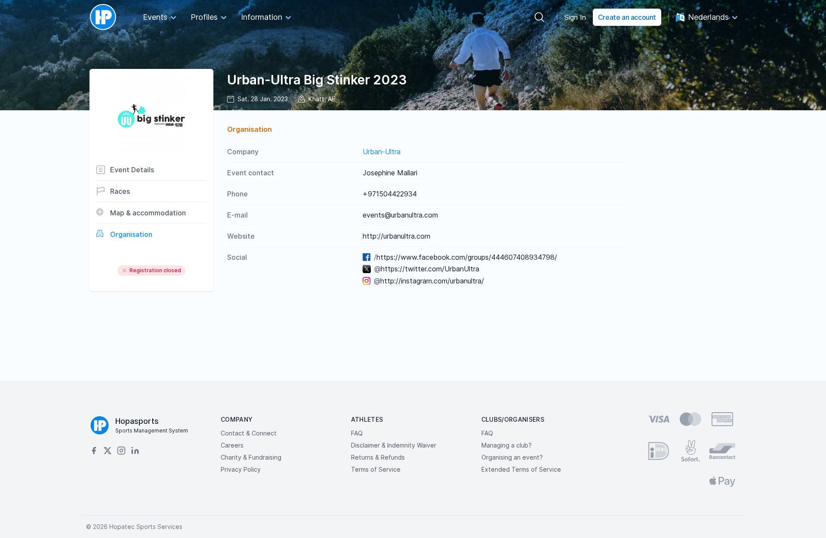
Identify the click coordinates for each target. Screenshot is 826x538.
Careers (232, 445)
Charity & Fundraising (251, 457)
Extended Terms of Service (521, 469)
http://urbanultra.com (396, 236)
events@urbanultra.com (400, 215)
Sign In (575, 17)
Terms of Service (376, 469)
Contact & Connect (249, 433)
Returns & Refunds (378, 457)
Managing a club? (506, 445)
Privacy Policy (241, 469)
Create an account (627, 17)
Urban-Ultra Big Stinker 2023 (317, 79)
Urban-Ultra (382, 151)
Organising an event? (512, 457)
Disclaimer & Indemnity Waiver (393, 445)
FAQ (357, 433)
